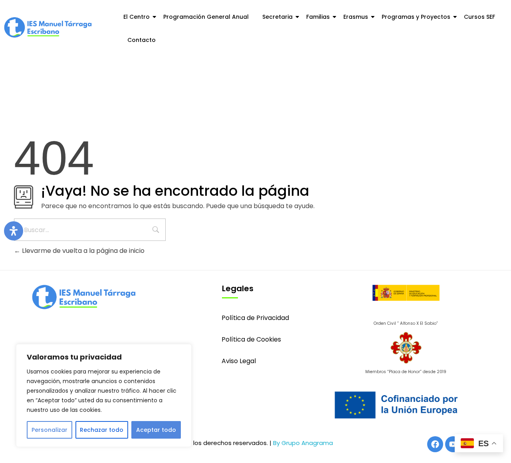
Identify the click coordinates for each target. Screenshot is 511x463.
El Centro (136, 17)
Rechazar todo (101, 430)
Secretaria (277, 17)
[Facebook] (435, 444)
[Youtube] (453, 444)
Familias (318, 17)
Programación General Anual (206, 17)
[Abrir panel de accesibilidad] (13, 230)
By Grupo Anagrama (303, 443)
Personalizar (49, 430)
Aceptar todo (156, 430)
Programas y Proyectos (416, 17)
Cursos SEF (479, 17)
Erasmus (355, 17)
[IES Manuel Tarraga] (48, 27)
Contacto (141, 40)
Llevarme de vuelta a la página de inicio (82, 250)
